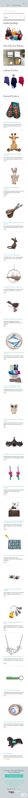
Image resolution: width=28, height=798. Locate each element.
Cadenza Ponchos (10, 70)
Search (23, 3)
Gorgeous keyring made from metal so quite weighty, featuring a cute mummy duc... (13, 627)
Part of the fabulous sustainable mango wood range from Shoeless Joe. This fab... (14, 724)
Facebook (14, 2)
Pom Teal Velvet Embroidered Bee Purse (14, 555)
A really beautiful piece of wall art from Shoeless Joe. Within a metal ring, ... (13, 290)
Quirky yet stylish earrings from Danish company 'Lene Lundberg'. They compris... (14, 491)
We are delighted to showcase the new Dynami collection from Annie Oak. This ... (14, 660)
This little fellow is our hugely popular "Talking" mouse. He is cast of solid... (13, 258)
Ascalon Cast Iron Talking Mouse (12, 255)
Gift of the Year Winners (13, 45)
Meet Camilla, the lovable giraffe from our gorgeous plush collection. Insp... (13, 158)
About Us (12, 780)
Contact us (11, 782)
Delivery (17, 783)
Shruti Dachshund (8, 753)
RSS (11, 2)
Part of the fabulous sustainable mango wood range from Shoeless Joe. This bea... (14, 356)
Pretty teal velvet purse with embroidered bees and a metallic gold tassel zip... (13, 559)
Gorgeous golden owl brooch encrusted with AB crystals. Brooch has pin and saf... (13, 424)
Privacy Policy (17, 784)
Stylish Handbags (10, 23)
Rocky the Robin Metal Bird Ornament (13, 319)
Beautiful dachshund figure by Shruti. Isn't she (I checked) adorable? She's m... (14, 756)
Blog (18, 780)
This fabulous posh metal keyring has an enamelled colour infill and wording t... (14, 693)
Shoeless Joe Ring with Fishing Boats (13, 287)
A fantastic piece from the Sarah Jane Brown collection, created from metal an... (13, 526)
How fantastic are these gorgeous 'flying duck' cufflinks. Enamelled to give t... (14, 593)
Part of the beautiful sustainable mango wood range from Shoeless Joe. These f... (14, 227)
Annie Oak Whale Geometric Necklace (13, 656)
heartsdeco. (18, 789)
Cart (16, 5)
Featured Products (11, 96)
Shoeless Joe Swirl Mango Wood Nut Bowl (14, 722)
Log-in (7, 5)
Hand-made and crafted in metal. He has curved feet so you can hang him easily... (14, 457)
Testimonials (14, 786)
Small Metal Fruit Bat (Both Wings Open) (14, 454)
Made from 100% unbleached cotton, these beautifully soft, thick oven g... (13, 125)
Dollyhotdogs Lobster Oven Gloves (12, 122)
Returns (17, 782)
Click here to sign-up (14, 776)
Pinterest (16, 2)
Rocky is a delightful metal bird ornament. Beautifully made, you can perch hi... (13, 323)
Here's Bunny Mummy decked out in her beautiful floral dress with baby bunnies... (14, 193)
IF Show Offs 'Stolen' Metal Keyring (12, 690)
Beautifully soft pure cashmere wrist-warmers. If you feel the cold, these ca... (13, 390)
